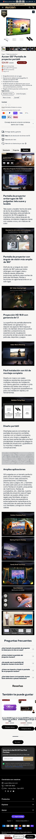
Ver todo (17, 742)
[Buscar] (30, 7)
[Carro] (33, 7)
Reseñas (25, 150)
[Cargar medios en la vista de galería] (4, 49)
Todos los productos (11, 54)
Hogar (3, 54)
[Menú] (3, 7)
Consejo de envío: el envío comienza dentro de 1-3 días (17, 123)
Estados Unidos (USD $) (21, 821)
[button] (33, 711)
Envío (3, 107)
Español (9, 821)
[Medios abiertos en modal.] (33, 12)
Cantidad (4, 102)
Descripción (6, 150)
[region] (18, 1)
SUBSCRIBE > (28, 758)
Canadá (16, 97)
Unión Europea (21, 93)
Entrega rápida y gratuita (17, 4)
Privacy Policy (19, 766)
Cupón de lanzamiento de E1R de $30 (10, 719)
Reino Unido (7, 97)
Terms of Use (9, 766)
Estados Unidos (8, 93)
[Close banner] (34, 1)
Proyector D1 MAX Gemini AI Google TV (26, 719)
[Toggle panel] (33, 649)
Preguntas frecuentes (16, 150)
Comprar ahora (10, 727)
